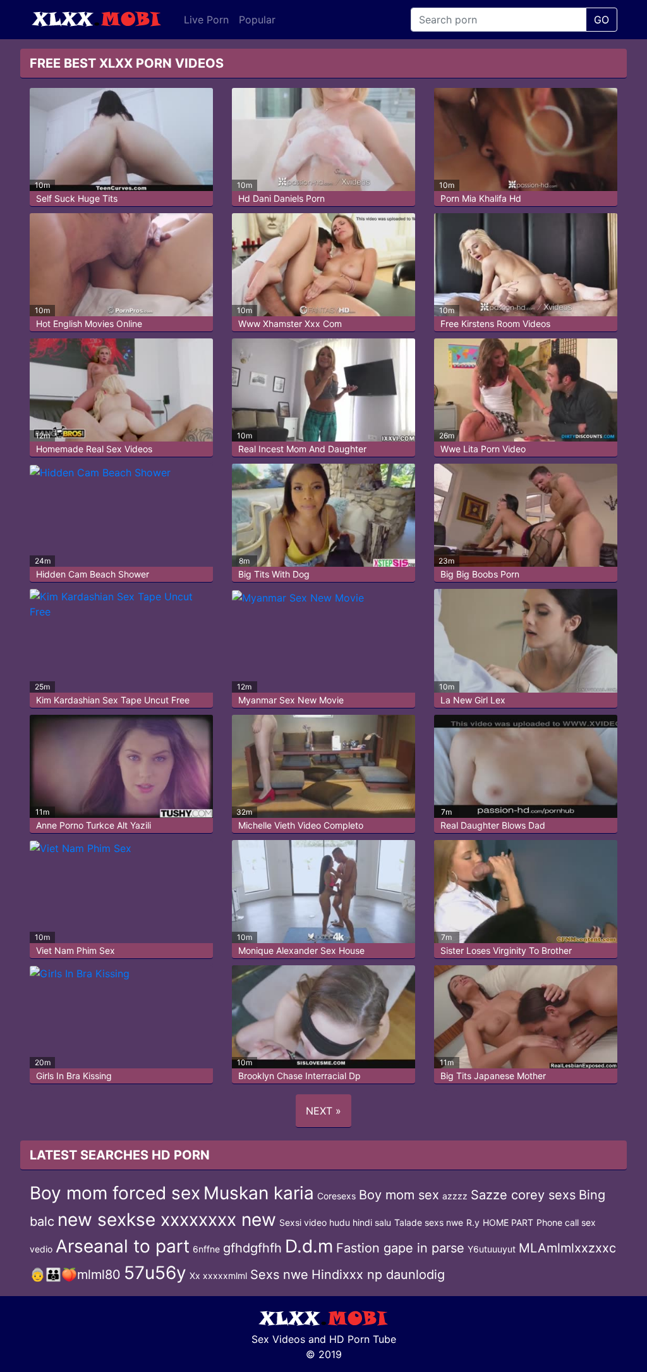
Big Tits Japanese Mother (493, 1075)
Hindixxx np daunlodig (378, 1274)
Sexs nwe (279, 1274)
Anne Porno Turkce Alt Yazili (93, 825)
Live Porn (206, 19)
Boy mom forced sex (115, 1193)
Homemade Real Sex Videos (94, 448)
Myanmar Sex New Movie (291, 700)
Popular (257, 19)
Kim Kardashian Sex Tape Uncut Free (113, 700)
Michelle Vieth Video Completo (300, 825)
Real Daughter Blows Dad (492, 825)
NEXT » (323, 1110)
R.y (473, 1222)
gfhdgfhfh (252, 1248)
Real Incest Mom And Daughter (302, 448)
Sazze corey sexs (523, 1194)
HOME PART (508, 1222)
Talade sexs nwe (428, 1222)
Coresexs (336, 1195)
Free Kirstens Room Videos (495, 323)
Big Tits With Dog (274, 574)
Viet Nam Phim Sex (75, 950)
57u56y (155, 1272)
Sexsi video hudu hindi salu (335, 1222)
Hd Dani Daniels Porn (281, 198)
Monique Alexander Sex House (301, 950)
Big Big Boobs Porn (479, 574)
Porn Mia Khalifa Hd (480, 198)
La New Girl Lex (472, 700)
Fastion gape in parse (400, 1248)
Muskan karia (258, 1193)
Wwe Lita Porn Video (483, 448)
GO (601, 19)
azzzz (455, 1195)
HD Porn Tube (362, 1339)
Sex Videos (278, 1339)
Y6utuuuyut (492, 1249)
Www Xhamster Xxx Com (290, 323)
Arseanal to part (123, 1246)
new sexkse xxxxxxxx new (166, 1219)
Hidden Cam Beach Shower (92, 574)
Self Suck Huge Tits (77, 198)
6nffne (206, 1249)
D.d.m (309, 1246)
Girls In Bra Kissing (74, 1075)
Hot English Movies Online (89, 323)
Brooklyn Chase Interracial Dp (299, 1075)
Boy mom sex (399, 1194)
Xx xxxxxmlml (218, 1275)
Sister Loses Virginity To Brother (506, 950)
